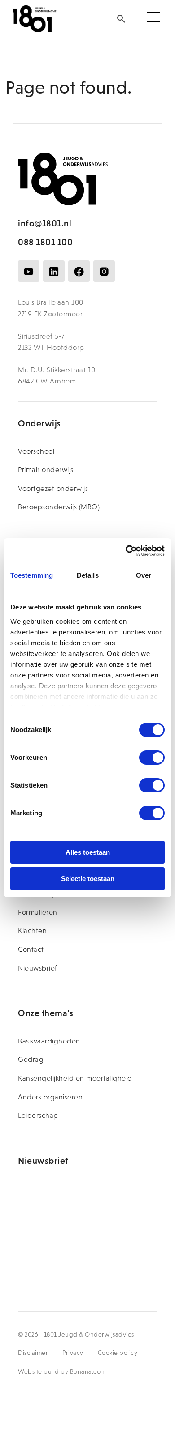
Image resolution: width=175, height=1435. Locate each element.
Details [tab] (88, 575)
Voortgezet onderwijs (53, 488)
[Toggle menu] (153, 19)
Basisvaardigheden (49, 1041)
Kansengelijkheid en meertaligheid (75, 1078)
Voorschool (36, 451)
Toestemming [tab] (31, 575)
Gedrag (31, 1059)
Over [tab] (143, 575)
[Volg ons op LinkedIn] (54, 271)
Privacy (72, 1352)
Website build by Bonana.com (62, 1371)
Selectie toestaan (87, 878)
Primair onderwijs (46, 469)
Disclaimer (33, 1352)
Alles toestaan (88, 852)
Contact (31, 949)
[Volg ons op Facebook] (79, 271)
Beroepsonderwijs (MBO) (59, 507)
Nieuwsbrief (37, 968)
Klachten (32, 930)
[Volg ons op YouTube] (28, 271)
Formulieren (37, 912)
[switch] (152, 757)
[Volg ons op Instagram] (104, 271)
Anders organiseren (50, 1097)
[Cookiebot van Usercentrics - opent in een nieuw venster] (126, 551)
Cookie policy (118, 1352)
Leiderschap (38, 1115)
